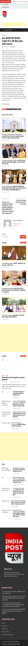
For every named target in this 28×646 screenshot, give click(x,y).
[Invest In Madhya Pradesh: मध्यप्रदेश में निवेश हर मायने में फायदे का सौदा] (6, 423)
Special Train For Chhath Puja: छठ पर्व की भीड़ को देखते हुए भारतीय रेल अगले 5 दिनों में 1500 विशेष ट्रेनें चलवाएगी (19, 513)
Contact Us (5, 628)
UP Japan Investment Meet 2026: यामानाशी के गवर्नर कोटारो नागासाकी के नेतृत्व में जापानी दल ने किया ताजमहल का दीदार (13, 136)
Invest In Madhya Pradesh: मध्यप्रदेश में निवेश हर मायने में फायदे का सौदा (19, 424)
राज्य (6, 35)
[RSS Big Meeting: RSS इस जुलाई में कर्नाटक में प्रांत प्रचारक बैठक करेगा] (7, 468)
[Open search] (24, 30)
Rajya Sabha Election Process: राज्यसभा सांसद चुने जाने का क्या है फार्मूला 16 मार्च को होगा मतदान (19, 480)
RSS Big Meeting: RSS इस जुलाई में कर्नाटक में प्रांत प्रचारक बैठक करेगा (19, 469)
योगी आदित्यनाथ (18, 109)
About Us (4, 626)
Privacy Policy (5, 631)
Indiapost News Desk (15, 381)
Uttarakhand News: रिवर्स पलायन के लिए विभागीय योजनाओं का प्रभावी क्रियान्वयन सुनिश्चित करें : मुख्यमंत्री (13, 290)
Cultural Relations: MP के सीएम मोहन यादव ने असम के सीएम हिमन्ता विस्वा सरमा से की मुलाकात (19, 414)
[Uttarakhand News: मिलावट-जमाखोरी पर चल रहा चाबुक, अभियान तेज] (14, 253)
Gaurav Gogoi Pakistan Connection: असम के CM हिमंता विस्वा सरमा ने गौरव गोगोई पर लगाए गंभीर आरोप (19, 403)
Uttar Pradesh (11, 109)
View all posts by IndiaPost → (17, 224)
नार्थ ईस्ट (3, 375)
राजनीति (6, 375)
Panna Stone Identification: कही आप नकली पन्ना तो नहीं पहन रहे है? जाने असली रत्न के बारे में (18, 502)
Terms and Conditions (7, 634)
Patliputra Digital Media (14, 644)
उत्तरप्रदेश (3, 35)
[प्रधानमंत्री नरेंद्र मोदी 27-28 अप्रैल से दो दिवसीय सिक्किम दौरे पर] (7, 392)
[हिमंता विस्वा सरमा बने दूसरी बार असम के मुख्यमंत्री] (14, 360)
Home (3, 623)
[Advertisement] (15, 24)
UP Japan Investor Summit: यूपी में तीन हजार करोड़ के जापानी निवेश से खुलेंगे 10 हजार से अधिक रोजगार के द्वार (13, 162)
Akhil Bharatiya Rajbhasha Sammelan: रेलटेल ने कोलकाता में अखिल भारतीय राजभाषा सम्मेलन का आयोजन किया (13, 598)
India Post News (15, 641)
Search (4, 234)
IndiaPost (13, 46)
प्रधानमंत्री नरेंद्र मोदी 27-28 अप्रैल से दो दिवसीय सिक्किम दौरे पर (19, 393)
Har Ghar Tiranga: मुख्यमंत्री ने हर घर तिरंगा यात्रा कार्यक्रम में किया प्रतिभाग (13, 316)
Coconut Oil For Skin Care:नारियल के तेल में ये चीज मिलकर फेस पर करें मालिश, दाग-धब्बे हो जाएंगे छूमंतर (18, 491)
